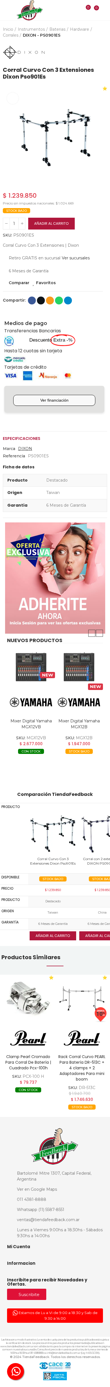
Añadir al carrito (51, 223)
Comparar (19, 282)
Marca (9, 448)
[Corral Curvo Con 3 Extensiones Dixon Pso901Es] (53, 833)
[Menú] (6, 10)
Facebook (32, 300)
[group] (28, 999)
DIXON (25, 448)
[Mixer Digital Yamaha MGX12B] (79, 667)
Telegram (68, 300)
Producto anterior (89, 52)
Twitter (41, 300)
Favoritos (46, 282)
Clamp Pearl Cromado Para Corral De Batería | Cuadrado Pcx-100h (28, 1062)
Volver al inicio (96, 52)
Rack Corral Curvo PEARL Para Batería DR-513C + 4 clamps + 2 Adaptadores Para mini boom (81, 1068)
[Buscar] (76, 10)
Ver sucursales (76, 258)
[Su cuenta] (104, 10)
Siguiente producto (103, 52)
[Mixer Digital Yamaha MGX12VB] (31, 667)
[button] (91, 633)
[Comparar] (84, 11)
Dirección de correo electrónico (50, 300)
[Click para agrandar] (12, 98)
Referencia (14, 455)
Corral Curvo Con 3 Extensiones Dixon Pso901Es (53, 861)
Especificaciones (21, 438)
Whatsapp (59, 300)
